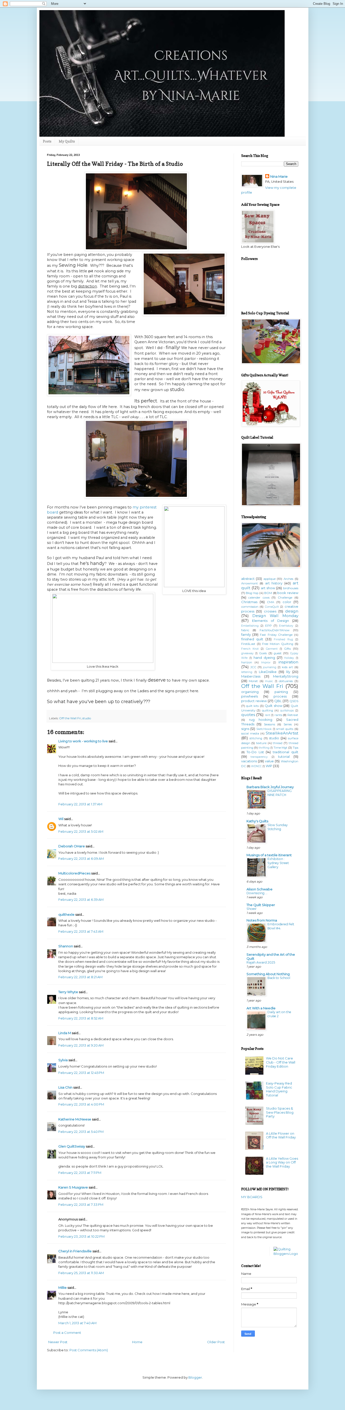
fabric (245, 630)
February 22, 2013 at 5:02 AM (80, 831)
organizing (250, 692)
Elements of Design (270, 621)
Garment (272, 648)
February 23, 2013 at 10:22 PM (81, 1236)
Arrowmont (249, 583)
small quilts (284, 729)
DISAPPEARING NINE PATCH (279, 793)
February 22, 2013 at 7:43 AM (80, 931)
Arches (288, 579)
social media (250, 733)
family (246, 634)
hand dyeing (264, 658)
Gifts (287, 648)
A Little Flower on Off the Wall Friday (281, 1135)
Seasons (269, 724)
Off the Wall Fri (70, 718)
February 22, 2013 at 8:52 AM (80, 1018)
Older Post (216, 1342)
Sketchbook (264, 729)
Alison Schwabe (260, 889)
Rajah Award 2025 (261, 962)
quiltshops (287, 710)
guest (278, 653)
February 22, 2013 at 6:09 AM (81, 858)
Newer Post (57, 1342)
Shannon (65, 946)
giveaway (247, 653)
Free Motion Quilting (277, 644)
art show (268, 588)
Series (288, 724)
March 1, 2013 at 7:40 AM (77, 1323)
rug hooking (260, 720)
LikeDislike (268, 672)
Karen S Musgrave (73, 1187)
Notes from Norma (262, 920)
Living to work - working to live (83, 741)
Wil (60, 819)
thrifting (264, 747)
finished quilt (252, 639)
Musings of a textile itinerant (269, 855)
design (291, 611)
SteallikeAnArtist (282, 733)
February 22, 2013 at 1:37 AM (80, 804)
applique (269, 579)
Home (137, 1342)
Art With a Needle (261, 1008)
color (287, 602)
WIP (269, 766)
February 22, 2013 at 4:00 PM (81, 1104)
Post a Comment (67, 1333)
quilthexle (66, 914)
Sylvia (63, 1060)
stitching (256, 738)
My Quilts (67, 141)
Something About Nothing (268, 974)
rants (278, 715)
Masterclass (250, 676)
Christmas (249, 602)
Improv (265, 662)
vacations (249, 761)
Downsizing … (257, 893)
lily (288, 672)
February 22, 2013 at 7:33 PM (80, 1204)
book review (287, 593)
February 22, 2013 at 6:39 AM (81, 899)
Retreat (292, 715)
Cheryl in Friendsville (75, 1251)
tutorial (284, 756)
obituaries (286, 681)
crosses (270, 611)
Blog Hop (252, 593)
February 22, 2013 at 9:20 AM (81, 1045)
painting (281, 692)
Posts (47, 141)
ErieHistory (286, 625)
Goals (263, 653)
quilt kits (252, 706)
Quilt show (273, 706)
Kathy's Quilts (257, 821)
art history (274, 583)
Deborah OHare (71, 846)
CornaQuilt (272, 606)
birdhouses (290, 588)
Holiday (289, 658)
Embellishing (250, 625)
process (280, 696)
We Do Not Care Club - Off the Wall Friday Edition (280, 1062)
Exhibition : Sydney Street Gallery (278, 863)
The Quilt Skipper (261, 905)
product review (254, 701)
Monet (253, 681)
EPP (268, 625)
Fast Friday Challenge (276, 635)
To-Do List (255, 752)
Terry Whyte (68, 992)
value (269, 761)
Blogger (195, 1377)
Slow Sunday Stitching (277, 827)
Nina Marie (279, 176)
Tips (295, 747)
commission (249, 606)
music (269, 681)
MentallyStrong (285, 676)
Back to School (278, 978)
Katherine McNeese (74, 1119)
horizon (246, 662)
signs (245, 729)
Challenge (285, 597)
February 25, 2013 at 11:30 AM (81, 1273)
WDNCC (256, 766)
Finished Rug (283, 639)
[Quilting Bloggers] (286, 1254)
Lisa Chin (65, 1087)
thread (277, 743)
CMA (270, 602)
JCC (253, 667)
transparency (259, 757)
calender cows (258, 597)
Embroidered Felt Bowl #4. (280, 926)
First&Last (248, 644)
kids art (287, 667)
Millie (62, 1287)
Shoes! (251, 909)
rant (267, 715)
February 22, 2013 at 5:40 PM (81, 1132)
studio (86, 718)
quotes (248, 714)
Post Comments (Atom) (88, 1350)
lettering (246, 672)
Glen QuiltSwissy (71, 1146)
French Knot (250, 648)
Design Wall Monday (275, 615)
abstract (248, 579)
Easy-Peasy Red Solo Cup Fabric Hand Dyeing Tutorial (279, 1089)
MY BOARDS (251, 1197)
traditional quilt (285, 752)
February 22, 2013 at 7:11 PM (79, 1173)
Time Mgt (280, 747)
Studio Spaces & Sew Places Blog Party (279, 1112)
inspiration (288, 662)
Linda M (64, 1033)
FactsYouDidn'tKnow (274, 630)
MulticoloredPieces (74, 873)
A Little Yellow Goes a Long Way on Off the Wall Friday (282, 1162)
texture (261, 743)
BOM (268, 593)
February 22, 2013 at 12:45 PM (81, 1073)
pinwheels (249, 696)
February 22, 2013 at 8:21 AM (80, 977)
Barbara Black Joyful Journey (270, 787)
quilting (267, 710)
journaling (269, 667)
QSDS (293, 701)
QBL (278, 701)
